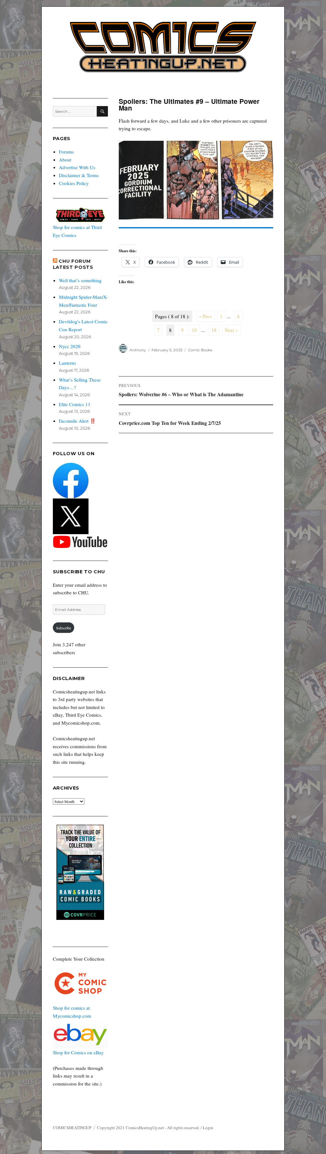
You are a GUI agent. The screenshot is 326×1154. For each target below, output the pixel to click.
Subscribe (63, 627)
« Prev (205, 316)
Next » (231, 330)
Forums (66, 151)
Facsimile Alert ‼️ (77, 421)
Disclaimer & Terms (79, 175)
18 (213, 330)
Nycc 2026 (70, 346)
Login (208, 1127)
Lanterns (67, 363)
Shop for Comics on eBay (78, 1052)
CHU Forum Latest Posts (73, 264)
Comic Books (200, 350)
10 (194, 330)
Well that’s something (80, 280)
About (65, 159)
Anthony (138, 350)
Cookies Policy (74, 183)
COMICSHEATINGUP (72, 1127)
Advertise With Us (77, 167)
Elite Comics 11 (74, 404)
